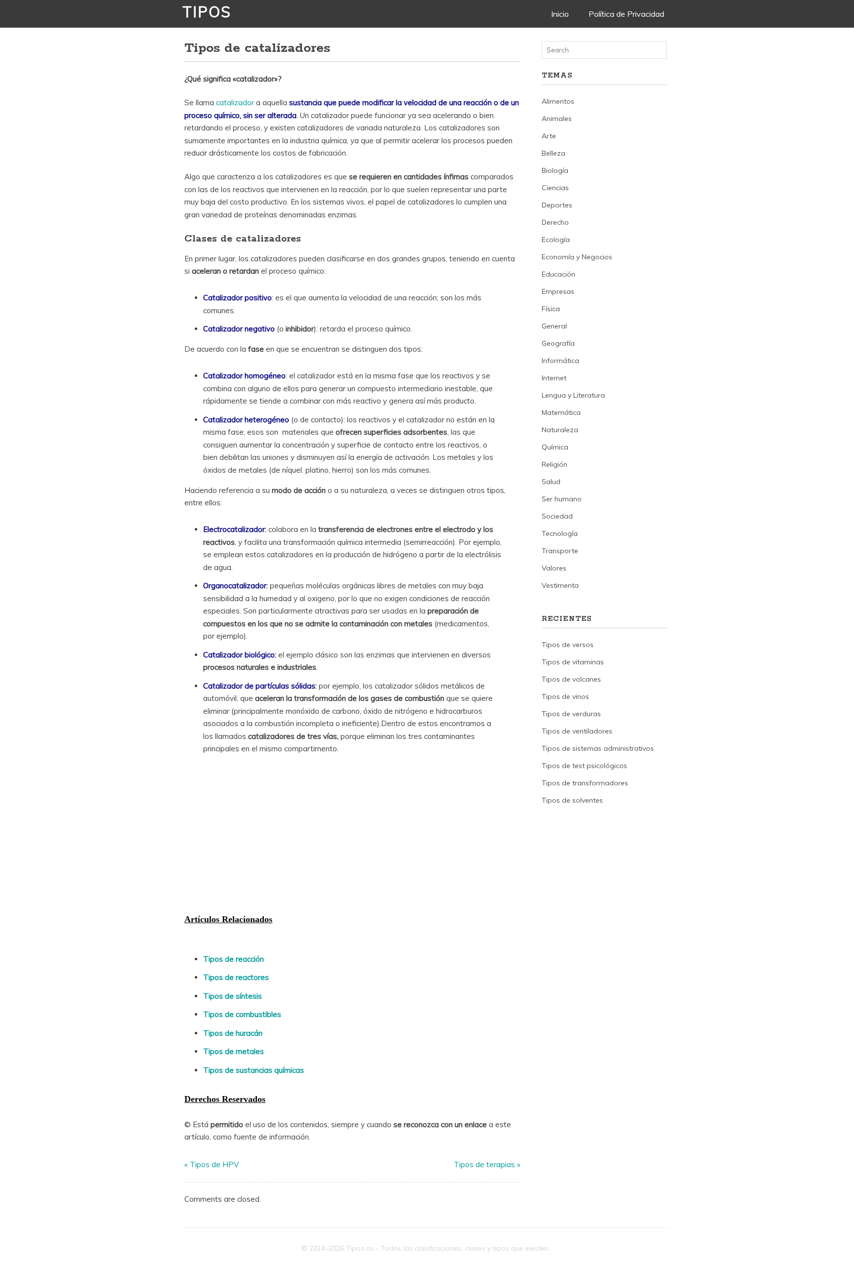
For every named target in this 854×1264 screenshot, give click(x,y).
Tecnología (560, 533)
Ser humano (562, 498)
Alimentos (558, 101)
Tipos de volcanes (571, 679)
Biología (555, 170)
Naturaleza (560, 429)
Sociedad (557, 516)
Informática (560, 360)
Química (555, 447)
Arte (549, 135)
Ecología (556, 239)
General (554, 326)
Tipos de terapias (484, 1164)
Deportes (557, 205)
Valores (554, 568)
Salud (551, 481)
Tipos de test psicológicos (584, 765)
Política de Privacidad (626, 14)
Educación (558, 274)
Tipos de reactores (236, 977)
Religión (554, 464)
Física (551, 308)
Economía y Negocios (577, 256)
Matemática (561, 412)
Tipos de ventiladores (577, 731)
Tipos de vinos (565, 696)
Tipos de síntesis (232, 996)
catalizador (236, 102)
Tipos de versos (568, 644)
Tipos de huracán (232, 1033)
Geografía (558, 343)
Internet (554, 377)
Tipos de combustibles (242, 1014)
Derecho (555, 222)
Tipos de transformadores (585, 782)
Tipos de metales (233, 1051)
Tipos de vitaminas (573, 661)
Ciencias (555, 187)
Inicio (560, 14)
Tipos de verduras (571, 713)
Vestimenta (560, 585)
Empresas (558, 291)
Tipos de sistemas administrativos (598, 748)
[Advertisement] (258, 836)
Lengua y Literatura (573, 395)
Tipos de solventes (572, 800)
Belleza (553, 153)
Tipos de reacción (233, 959)
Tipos (206, 11)
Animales (557, 118)
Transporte (560, 550)
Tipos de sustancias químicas (253, 1070)
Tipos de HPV (214, 1164)
